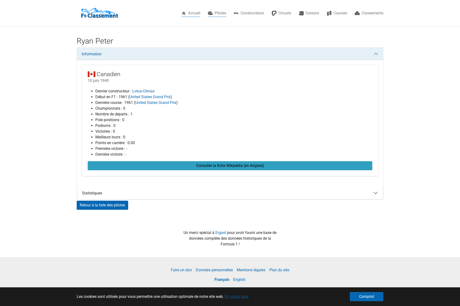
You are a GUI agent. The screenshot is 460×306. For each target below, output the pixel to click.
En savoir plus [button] (236, 296)
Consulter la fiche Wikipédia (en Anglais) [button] (230, 165)
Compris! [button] (366, 296)
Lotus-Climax (143, 91)
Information (92, 54)
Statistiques (92, 193)
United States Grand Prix (150, 97)
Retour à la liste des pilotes (102, 205)
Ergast (221, 232)
